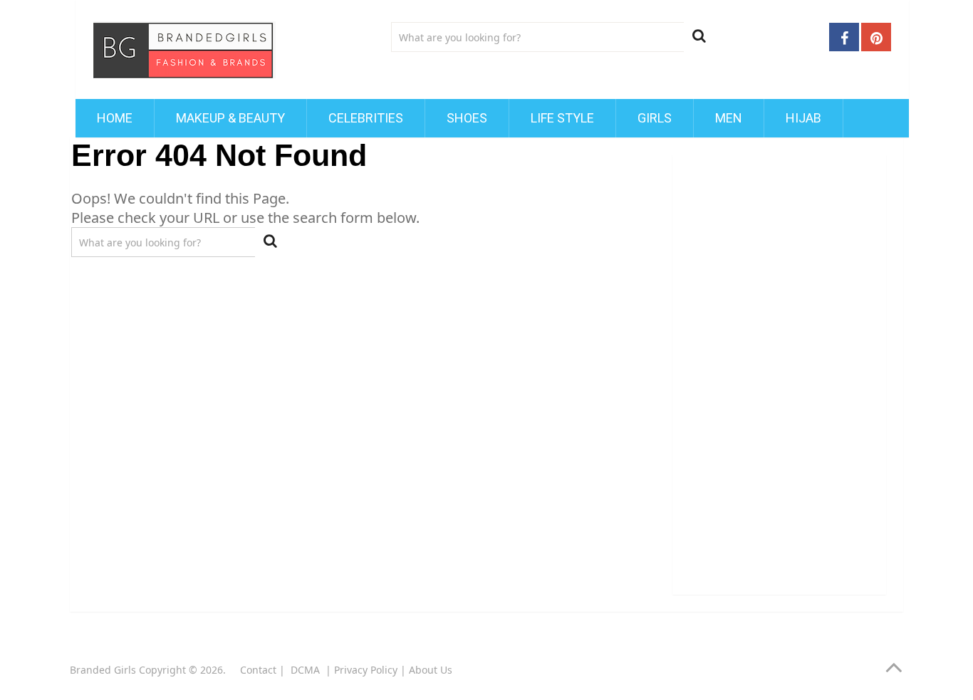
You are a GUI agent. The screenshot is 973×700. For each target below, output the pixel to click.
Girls (655, 117)
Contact (258, 670)
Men (728, 117)
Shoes (467, 117)
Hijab (803, 117)
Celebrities (365, 117)
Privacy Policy (365, 670)
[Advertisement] (779, 368)
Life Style (562, 117)
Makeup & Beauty (230, 117)
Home (114, 117)
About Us (430, 670)
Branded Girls (103, 670)
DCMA (307, 670)
